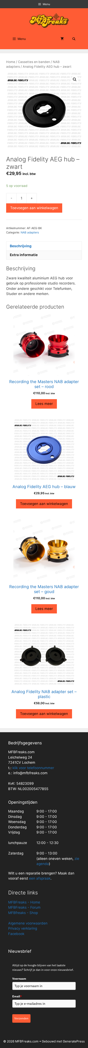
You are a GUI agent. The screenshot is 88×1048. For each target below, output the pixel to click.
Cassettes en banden (34, 62)
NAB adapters (30, 232)
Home (10, 62)
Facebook (16, 934)
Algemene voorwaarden (27, 923)
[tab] (44, 246)
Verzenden (21, 1018)
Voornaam (19, 978)
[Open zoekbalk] (74, 39)
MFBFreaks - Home (24, 902)
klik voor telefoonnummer (33, 768)
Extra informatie (24, 255)
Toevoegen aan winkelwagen (34, 208)
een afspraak (39, 878)
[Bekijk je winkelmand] (62, 39)
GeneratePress (74, 1041)
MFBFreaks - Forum (24, 907)
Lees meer (44, 404)
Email (17, 996)
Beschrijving (21, 246)
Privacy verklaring (22, 928)
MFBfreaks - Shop (23, 913)
